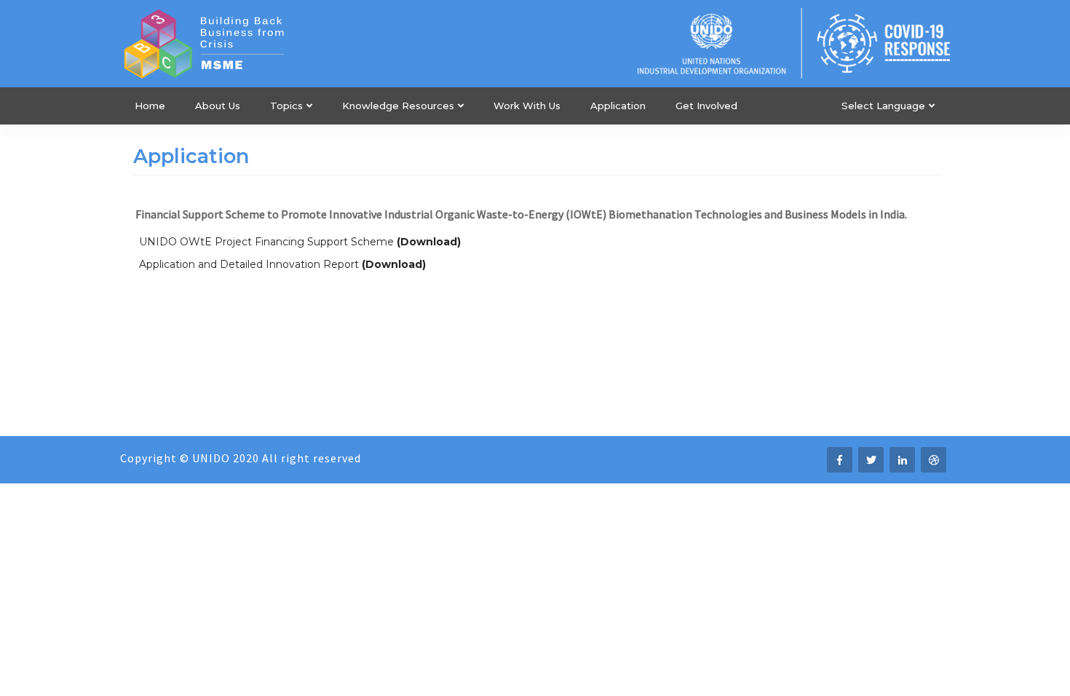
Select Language (883, 105)
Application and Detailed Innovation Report (249, 264)
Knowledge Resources (398, 105)
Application (618, 105)
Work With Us (527, 105)
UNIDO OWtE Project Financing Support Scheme (266, 241)
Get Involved (706, 105)
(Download (392, 264)
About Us (217, 105)
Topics (286, 105)
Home (150, 105)
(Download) (429, 241)
